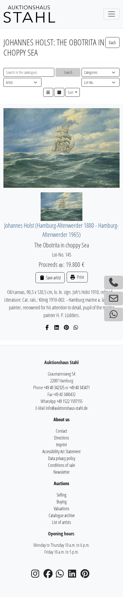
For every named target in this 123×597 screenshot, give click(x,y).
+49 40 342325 (54, 387)
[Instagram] (37, 575)
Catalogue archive (62, 515)
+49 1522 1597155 (69, 401)
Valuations (61, 508)
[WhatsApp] (76, 327)
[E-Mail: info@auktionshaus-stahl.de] (113, 298)
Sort (71, 92)
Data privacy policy (61, 458)
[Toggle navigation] (112, 14)
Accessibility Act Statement (61, 451)
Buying (62, 502)
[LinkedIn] (56, 327)
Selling (61, 495)
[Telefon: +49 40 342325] (113, 282)
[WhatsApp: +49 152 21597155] (113, 314)
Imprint (61, 444)
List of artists (61, 522)
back (112, 42)
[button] (48, 92)
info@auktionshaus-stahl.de (67, 408)
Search (68, 72)
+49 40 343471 (79, 387)
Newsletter (61, 472)
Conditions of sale (61, 465)
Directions (61, 438)
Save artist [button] (53, 278)
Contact (61, 431)
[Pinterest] (66, 327)
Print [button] (80, 277)
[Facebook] (47, 327)
